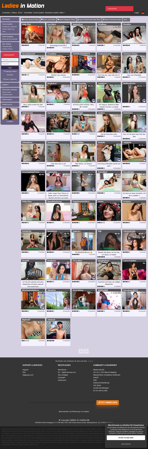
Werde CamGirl (98, 370)
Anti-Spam (97, 385)
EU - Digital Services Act (67, 372)
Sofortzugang (9, 37)
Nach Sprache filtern (31, 19)
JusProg (90, 361)
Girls (20, 13)
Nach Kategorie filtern (67, 19)
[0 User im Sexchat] (33, 34)
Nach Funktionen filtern (113, 19)
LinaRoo (10, 121)
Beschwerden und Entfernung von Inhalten (74, 411)
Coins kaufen (38, 13)
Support (5, 85)
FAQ (24, 372)
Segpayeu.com (28, 375)
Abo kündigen (63, 375)
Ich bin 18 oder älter (125, 438)
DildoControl (7, 104)
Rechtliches (62, 370)
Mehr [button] (126, 19)
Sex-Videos (7, 46)
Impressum (62, 380)
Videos (14, 13)
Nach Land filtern (49, 19)
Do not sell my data (100, 390)
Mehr (62, 13)
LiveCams (6, 13)
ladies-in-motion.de (79, 420)
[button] (143, 12)
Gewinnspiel (7, 99)
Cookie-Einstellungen (101, 388)
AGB (95, 380)
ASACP (95, 377)
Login (136, 13)
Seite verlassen (126, 444)
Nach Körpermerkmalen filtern (90, 19)
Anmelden (28, 13)
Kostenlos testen (52, 13)
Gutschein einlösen (9, 92)
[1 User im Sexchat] (84, 34)
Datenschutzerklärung (101, 383)
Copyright (61, 377)
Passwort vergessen (10, 79)
